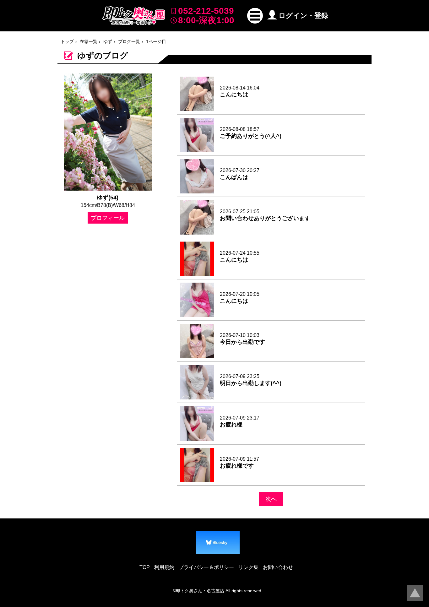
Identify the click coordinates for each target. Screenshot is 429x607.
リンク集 (248, 567)
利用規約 (164, 567)
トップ (67, 41)
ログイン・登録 (303, 15)
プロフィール (108, 218)
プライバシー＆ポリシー (206, 567)
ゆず (107, 41)
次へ (271, 499)
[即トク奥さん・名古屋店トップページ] (134, 15)
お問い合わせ (278, 567)
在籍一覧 (88, 41)
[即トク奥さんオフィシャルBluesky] (218, 542)
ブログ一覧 (129, 41)
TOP (144, 567)
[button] (255, 16)
